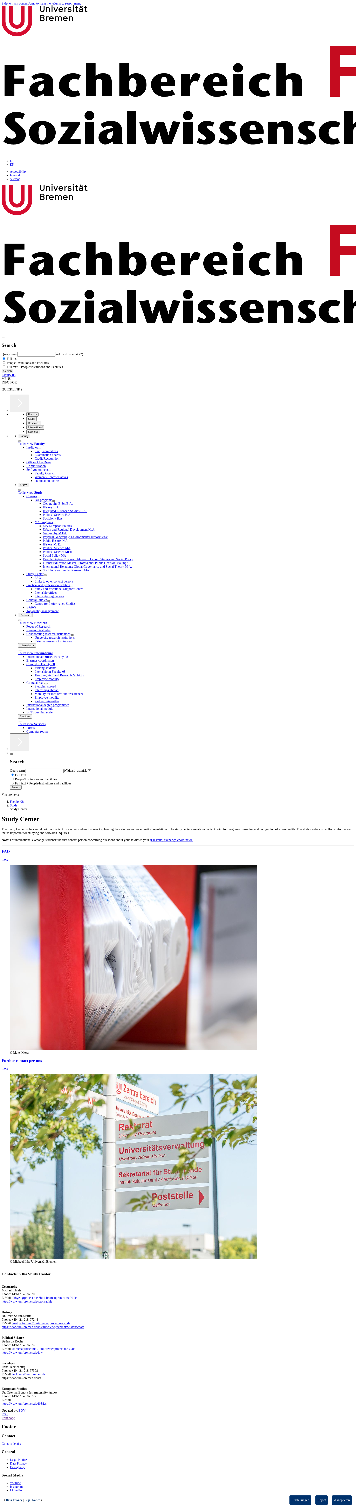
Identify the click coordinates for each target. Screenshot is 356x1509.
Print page (8, 1418)
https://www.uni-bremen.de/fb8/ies (24, 1403)
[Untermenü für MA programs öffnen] (54, 523)
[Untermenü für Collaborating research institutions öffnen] (72, 635)
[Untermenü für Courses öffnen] (38, 497)
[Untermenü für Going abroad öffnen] (46, 683)
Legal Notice (18, 1459)
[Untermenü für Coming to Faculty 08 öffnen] (56, 665)
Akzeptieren (342, 1500)
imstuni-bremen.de (41, 1323)
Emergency (17, 1467)
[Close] (19, 441)
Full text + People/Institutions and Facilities (34, 367)
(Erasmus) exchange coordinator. (171, 840)
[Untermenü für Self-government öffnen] (49, 470)
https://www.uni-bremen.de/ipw (22, 1352)
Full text (12, 358)
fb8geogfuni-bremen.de (44, 1297)
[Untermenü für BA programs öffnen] (53, 501)
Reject (321, 1500)
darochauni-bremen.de (43, 1349)
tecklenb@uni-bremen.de (28, 1374)
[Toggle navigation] (3, 337)
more (5, 859)
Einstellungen (300, 1500)
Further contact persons (22, 1060)
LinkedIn (16, 1490)
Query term (9, 354)
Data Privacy (18, 1463)
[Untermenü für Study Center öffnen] (45, 575)
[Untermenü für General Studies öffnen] (48, 601)
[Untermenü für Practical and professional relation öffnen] (71, 586)
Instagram (16, 1486)
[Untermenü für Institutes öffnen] (39, 448)
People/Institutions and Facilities (27, 363)
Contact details (11, 1443)
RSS (5, 1414)
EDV (22, 1410)
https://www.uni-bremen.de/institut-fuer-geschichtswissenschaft (43, 1327)
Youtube (15, 1483)
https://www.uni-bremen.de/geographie (27, 1301)
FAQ (6, 851)
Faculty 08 (8, 375)
